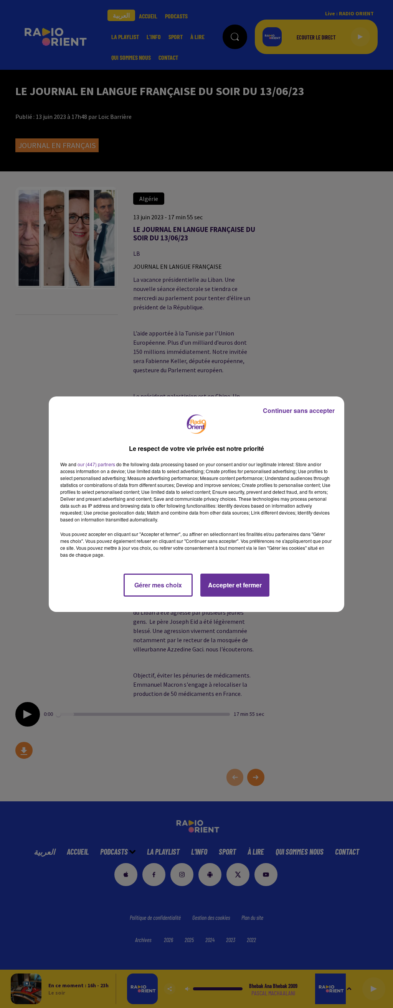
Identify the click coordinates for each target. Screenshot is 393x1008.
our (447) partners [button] (96, 464)
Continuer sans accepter (299, 410)
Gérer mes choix (158, 584)
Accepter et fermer (235, 584)
